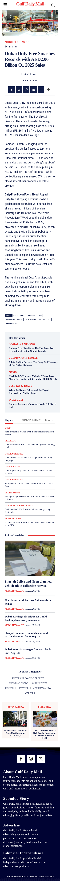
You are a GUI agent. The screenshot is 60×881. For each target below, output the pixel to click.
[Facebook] (11, 89)
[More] (48, 89)
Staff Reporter (31, 74)
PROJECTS (10, 441)
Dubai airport (19, 316)
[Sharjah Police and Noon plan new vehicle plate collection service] (30, 558)
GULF (8, 428)
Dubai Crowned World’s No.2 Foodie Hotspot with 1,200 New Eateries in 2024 (44, 734)
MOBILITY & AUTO (17, 42)
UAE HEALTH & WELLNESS (19, 506)
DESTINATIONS (12, 493)
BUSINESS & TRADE (20, 386)
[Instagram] (31, 759)
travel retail (12, 323)
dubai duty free (35, 316)
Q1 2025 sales (30, 319)
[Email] (41, 89)
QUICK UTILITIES (14, 454)
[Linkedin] (33, 89)
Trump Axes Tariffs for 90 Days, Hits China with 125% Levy (15, 733)
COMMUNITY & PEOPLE (23, 358)
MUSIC (13, 372)
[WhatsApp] (26, 89)
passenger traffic (14, 319)
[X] (19, 89)
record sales (44, 319)
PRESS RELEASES (14, 519)
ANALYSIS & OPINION (22, 344)
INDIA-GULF (16, 400)
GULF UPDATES (12, 467)
